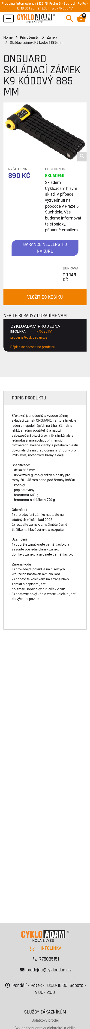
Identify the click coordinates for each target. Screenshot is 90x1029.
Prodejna (8, 3)
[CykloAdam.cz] (36, 18)
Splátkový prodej (45, 1020)
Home (8, 37)
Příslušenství (29, 37)
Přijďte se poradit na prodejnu (32, 347)
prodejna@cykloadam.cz (29, 337)
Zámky (52, 37)
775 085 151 (65, 8)
